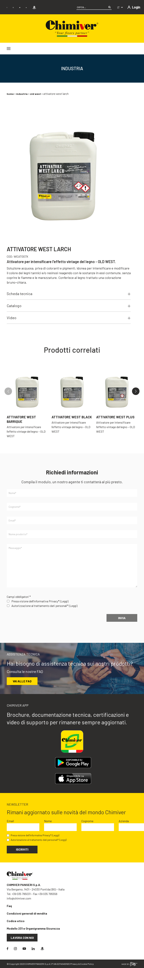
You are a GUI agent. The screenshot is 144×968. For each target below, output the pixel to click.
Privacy (74, 964)
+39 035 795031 (21, 894)
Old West (35, 93)
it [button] (118, 7)
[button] (136, 391)
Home (10, 93)
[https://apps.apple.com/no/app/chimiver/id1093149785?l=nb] (73, 778)
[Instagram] (13, 7)
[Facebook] (7, 948)
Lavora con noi (22, 937)
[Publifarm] (129, 963)
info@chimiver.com (19, 898)
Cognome (87, 821)
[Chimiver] (72, 28)
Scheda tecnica (19, 293)
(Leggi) (64, 601)
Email (10, 821)
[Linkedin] (26, 7)
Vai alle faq (22, 681)
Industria (22, 93)
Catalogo (14, 305)
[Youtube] (19, 7)
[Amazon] (34, 7)
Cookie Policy (87, 964)
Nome (48, 821)
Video (11, 317)
